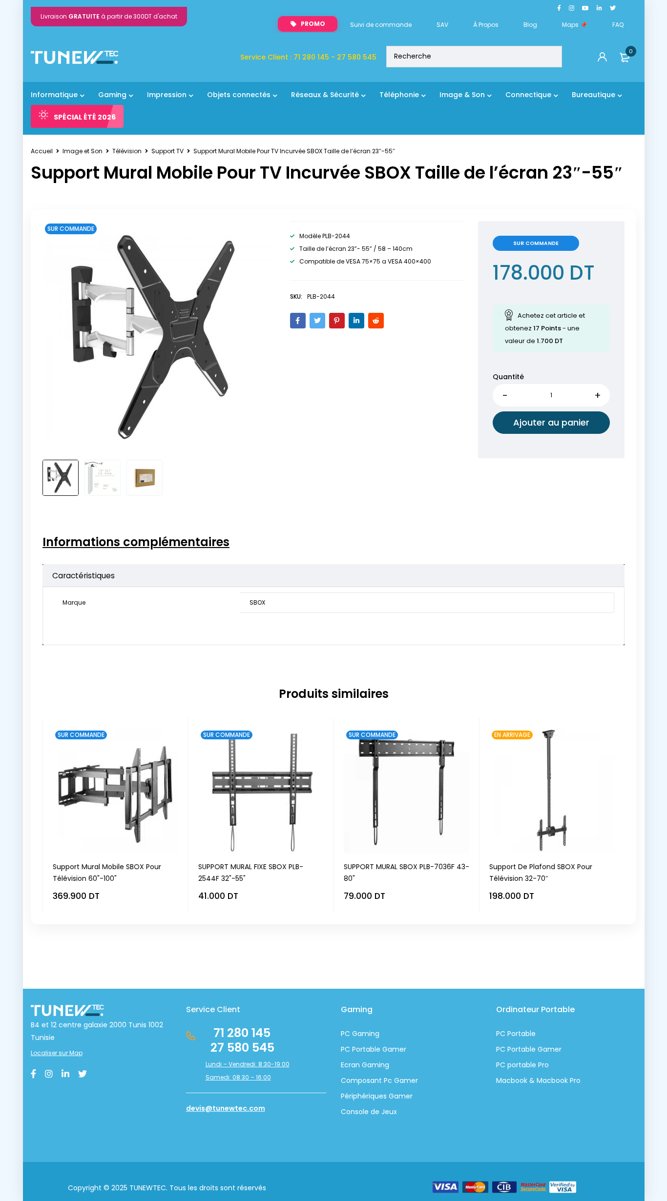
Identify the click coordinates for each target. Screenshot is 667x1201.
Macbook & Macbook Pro (538, 1080)
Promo (313, 24)
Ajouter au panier (551, 422)
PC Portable (516, 1033)
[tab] (135, 542)
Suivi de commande (381, 24)
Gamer (549, 1049)
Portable (520, 1049)
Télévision (127, 151)
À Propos (486, 24)
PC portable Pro (522, 1065)
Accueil (42, 151)
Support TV (167, 151)
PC (500, 1049)
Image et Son (83, 151)
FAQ (618, 24)
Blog (530, 24)
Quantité (508, 377)
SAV (442, 24)
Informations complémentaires (135, 542)
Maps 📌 (574, 24)
